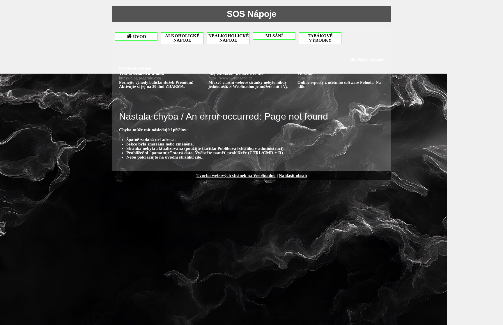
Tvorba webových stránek (141, 76)
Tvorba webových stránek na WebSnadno (236, 175)
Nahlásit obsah (293, 175)
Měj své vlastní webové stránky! (236, 76)
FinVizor (311, 76)
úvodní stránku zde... (185, 157)
